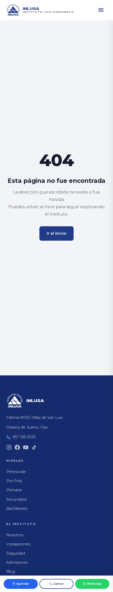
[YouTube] (25, 447)
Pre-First (14, 480)
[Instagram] (9, 447)
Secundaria (16, 499)
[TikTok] (34, 447)
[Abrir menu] (101, 10)
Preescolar (16, 471)
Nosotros (14, 535)
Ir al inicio (56, 233)
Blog (10, 571)
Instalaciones (18, 544)
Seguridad (15, 553)
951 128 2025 (24, 437)
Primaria (14, 490)
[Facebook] (17, 447)
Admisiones (17, 562)
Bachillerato (17, 508)
